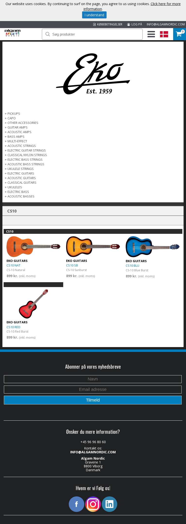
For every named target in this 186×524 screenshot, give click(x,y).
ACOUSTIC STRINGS (22, 146)
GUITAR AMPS (18, 127)
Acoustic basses (21, 196)
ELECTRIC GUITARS (21, 173)
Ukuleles (15, 187)
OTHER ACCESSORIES (23, 123)
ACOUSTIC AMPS (19, 132)
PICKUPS (14, 113)
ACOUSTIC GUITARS (22, 178)
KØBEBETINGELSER (109, 24)
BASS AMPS (16, 136)
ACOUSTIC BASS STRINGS (26, 164)
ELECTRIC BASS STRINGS (25, 159)
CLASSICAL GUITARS (22, 182)
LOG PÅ (136, 24)
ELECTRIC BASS (18, 192)
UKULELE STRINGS (21, 169)
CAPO (12, 118)
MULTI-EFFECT (17, 141)
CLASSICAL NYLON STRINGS (27, 155)
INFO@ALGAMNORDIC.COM (166, 24)
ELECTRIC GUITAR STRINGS (27, 150)
